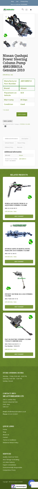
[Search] (22, 10)
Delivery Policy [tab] (9, 147)
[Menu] (26, 9)
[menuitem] (12, 1)
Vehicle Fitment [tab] (9, 143)
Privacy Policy (24, 1)
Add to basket (22, 114)
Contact (5, 437)
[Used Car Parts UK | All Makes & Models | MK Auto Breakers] (12, 10)
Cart (17, 1)
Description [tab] (25, 138)
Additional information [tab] (11, 138)
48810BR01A (22, 159)
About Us (6, 435)
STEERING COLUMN (25, 124)
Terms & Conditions (9, 440)
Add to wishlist (8, 121)
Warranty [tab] (19, 147)
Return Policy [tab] (21, 143)
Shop (12, 1)
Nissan (21, 155)
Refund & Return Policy (10, 442)
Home (5, 429)
